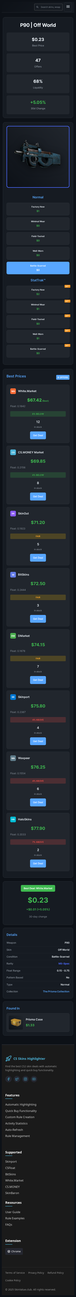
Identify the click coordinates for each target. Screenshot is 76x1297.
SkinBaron (12, 1193)
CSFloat (10, 1168)
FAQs (8, 1225)
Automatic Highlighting (20, 1104)
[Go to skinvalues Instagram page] (25, 1079)
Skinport (11, 1161)
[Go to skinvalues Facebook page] (8, 1079)
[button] (38, 209)
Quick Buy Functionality (21, 1111)
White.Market (14, 1180)
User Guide (12, 1212)
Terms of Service (15, 1272)
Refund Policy (56, 1272)
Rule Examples (15, 1218)
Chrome (16, 1251)
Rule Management (17, 1136)
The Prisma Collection (56, 991)
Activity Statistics (16, 1123)
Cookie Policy (13, 1280)
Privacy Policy (36, 1272)
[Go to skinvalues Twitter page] (17, 1079)
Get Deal (38, 435)
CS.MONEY (12, 1187)
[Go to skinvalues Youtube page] (34, 1079)
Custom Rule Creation (19, 1117)
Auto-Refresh (14, 1130)
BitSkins (10, 1174)
